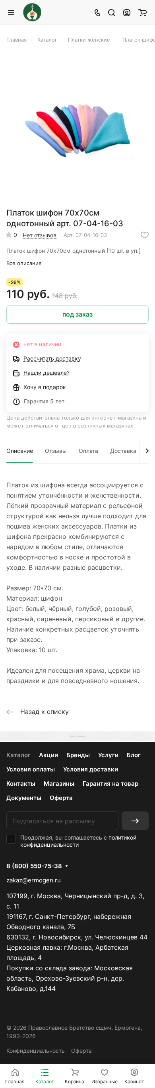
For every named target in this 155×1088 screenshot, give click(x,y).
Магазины (59, 783)
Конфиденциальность (35, 1050)
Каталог (18, 755)
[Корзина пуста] (142, 12)
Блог (134, 755)
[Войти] (126, 12)
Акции (48, 755)
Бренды (78, 755)
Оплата (88, 450)
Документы (23, 798)
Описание (19, 450)
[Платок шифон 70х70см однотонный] (77, 128)
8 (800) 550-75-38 (34, 866)
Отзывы (56, 450)
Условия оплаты (30, 769)
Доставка (123, 450)
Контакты (20, 783)
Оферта (61, 798)
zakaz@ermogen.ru (33, 880)
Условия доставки (90, 769)
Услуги (108, 755)
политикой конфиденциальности (78, 841)
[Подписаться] (135, 820)
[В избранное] (145, 235)
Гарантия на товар (110, 783)
